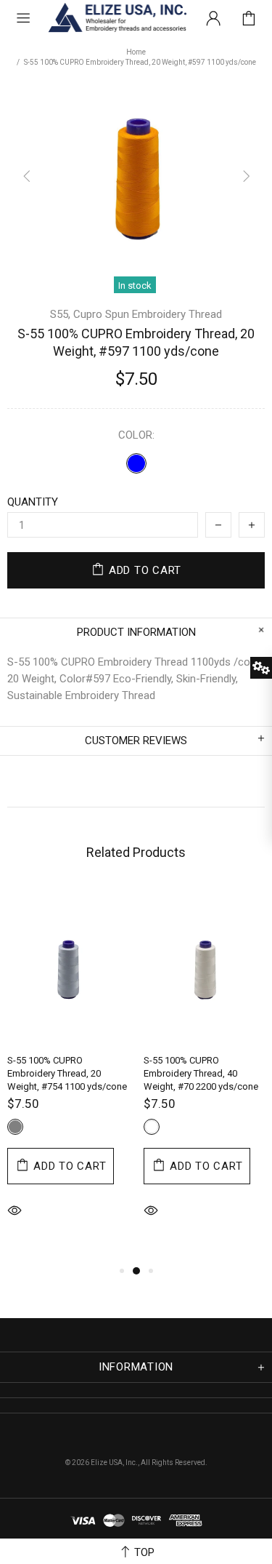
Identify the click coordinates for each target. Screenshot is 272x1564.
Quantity (32, 501)
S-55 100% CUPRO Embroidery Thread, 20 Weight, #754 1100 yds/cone (67, 1073)
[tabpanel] (68, 1074)
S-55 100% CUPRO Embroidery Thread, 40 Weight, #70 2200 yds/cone (201, 1073)
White (151, 1126)
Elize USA (116, 18)
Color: (136, 435)
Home (136, 52)
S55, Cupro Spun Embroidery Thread (136, 314)
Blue (136, 463)
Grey (15, 1126)
